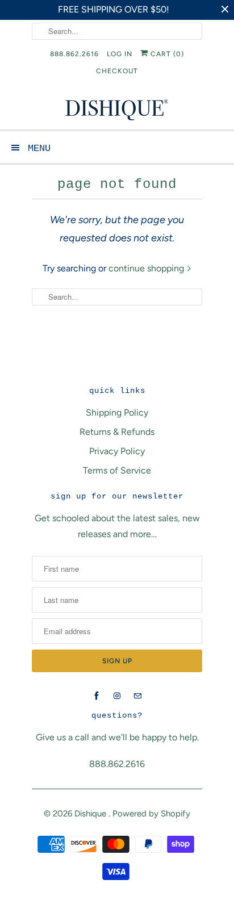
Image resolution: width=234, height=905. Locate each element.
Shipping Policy (117, 412)
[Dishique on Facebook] (96, 696)
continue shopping (147, 268)
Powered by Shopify (151, 813)
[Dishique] (117, 109)
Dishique (91, 813)
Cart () (166, 54)
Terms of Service (117, 470)
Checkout (117, 71)
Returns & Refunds (117, 431)
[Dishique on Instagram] (117, 696)
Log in (119, 54)
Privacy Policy (117, 451)
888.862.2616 (74, 54)
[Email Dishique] (137, 696)
